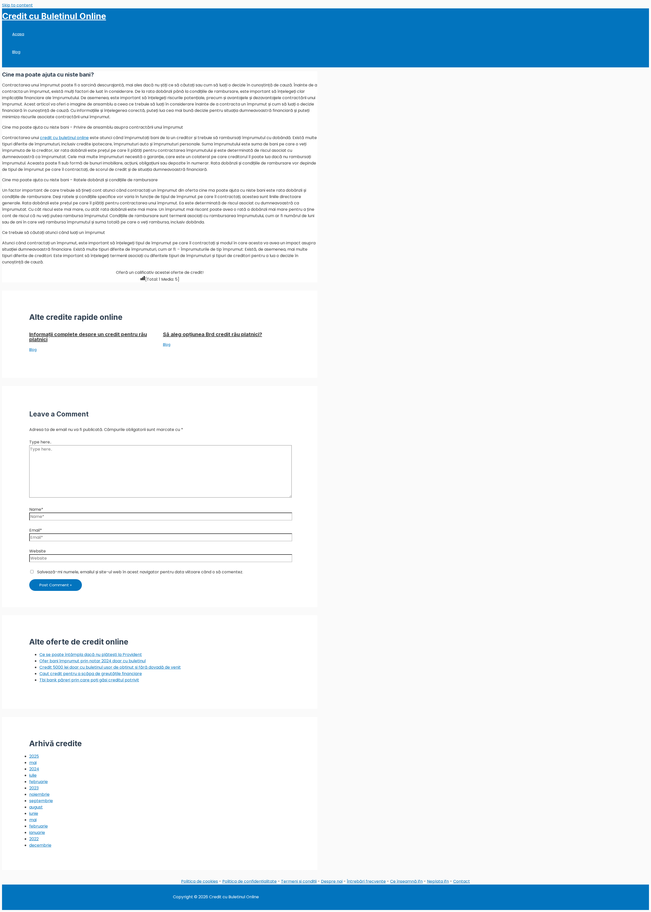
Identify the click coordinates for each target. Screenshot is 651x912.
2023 (34, 788)
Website (37, 551)
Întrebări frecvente (366, 881)
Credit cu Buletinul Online (54, 16)
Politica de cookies (199, 881)
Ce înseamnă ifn (406, 881)
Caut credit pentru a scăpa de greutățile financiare (90, 674)
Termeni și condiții (299, 881)
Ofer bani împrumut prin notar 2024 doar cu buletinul (92, 661)
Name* (36, 509)
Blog (16, 51)
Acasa (18, 34)
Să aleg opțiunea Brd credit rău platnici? (212, 334)
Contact (461, 881)
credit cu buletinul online (64, 138)
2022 (34, 839)
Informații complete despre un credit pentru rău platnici (88, 336)
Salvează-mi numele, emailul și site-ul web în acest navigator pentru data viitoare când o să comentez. (140, 572)
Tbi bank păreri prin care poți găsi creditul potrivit (89, 680)
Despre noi (332, 881)
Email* (35, 530)
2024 (34, 769)
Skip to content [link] (17, 5)
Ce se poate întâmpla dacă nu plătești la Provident (90, 654)
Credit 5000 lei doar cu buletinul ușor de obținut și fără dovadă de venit (110, 667)
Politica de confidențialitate (249, 881)
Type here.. (40, 442)
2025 (34, 756)
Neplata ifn (438, 881)
